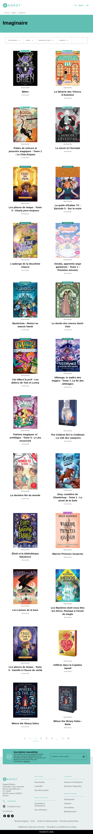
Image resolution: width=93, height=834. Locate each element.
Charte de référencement (47, 821)
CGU (33, 821)
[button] (14, 40)
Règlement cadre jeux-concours (31, 827)
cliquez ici (27, 761)
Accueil (7, 13)
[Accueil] (12, 5)
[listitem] (5, 816)
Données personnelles (69, 821)
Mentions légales (22, 821)
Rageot (14, 13)
